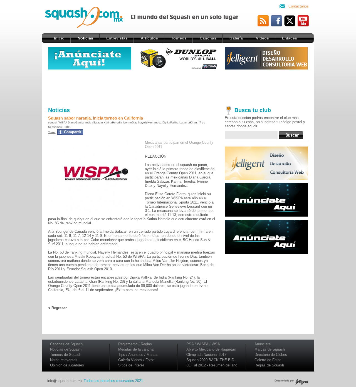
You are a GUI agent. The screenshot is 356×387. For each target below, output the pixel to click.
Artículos (149, 38)
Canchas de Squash (66, 344)
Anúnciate (262, 344)
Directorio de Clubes (270, 355)
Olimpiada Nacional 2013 (206, 355)
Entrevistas (117, 38)
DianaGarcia (76, 122)
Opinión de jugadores (67, 365)
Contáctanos (298, 6)
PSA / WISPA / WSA (203, 344)
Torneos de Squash (65, 355)
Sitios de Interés (131, 365)
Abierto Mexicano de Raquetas (211, 349)
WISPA (62, 122)
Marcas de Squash (269, 349)
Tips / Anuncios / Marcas (138, 355)
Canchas (208, 38)
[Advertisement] (178, 87)
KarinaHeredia (113, 122)
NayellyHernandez (150, 122)
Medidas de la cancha (136, 349)
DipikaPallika (170, 122)
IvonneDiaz (130, 122)
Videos (262, 38)
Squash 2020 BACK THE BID (210, 360)
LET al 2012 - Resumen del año (211, 365)
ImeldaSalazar (94, 122)
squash (53, 122)
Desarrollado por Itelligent (291, 382)
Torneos (179, 38)
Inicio (59, 38)
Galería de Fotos (267, 360)
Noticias (85, 38)
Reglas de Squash (269, 365)
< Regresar (57, 308)
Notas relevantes (63, 360)
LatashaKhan (188, 122)
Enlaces (289, 38)
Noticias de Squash (65, 349)
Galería (236, 38)
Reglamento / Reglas (135, 344)
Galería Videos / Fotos (136, 360)
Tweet (52, 132)
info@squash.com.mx (65, 381)
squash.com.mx (90, 19)
